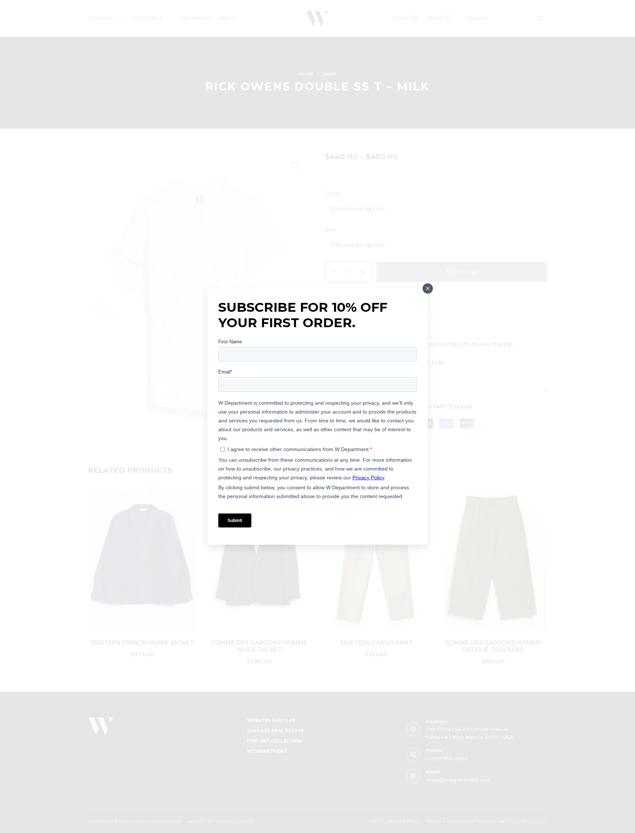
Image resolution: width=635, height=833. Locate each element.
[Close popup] (428, 288)
